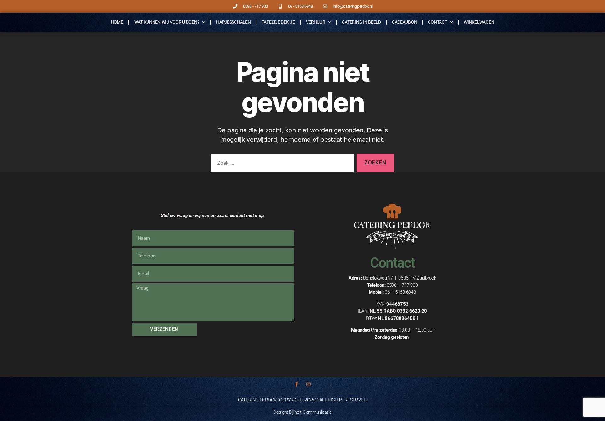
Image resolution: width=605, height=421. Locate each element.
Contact (437, 22)
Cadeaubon (404, 22)
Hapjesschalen (233, 22)
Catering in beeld (361, 22)
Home (117, 22)
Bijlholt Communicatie (310, 412)
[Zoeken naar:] (281, 164)
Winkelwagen (479, 22)
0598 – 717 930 (402, 285)
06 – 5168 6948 (400, 292)
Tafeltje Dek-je (278, 22)
